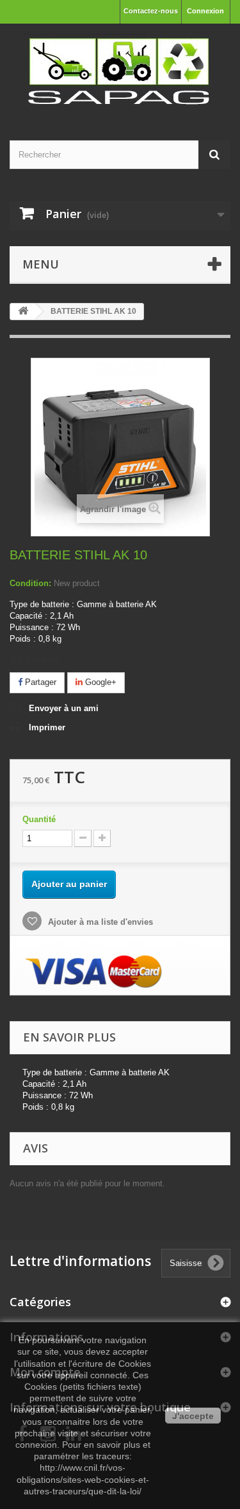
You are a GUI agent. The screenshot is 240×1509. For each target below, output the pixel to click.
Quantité (39, 819)
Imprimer (47, 727)
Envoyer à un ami (64, 708)
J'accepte (193, 1416)
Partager (39, 682)
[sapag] (120, 70)
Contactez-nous (151, 11)
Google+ (99, 682)
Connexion (205, 11)
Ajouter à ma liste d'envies (99, 922)
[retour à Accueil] (23, 312)
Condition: (30, 583)
